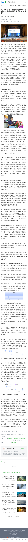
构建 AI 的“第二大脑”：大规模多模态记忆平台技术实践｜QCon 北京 (9, 509)
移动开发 (24, 5)
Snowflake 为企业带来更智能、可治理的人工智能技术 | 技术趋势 (9, 485)
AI (15, 5)
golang (19, 5)
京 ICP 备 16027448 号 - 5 (14, 533)
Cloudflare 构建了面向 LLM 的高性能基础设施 (8, 501)
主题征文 (12, 5)
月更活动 (7, 5)
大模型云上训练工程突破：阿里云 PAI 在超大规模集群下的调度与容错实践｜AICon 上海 (9, 493)
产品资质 (14, 534)
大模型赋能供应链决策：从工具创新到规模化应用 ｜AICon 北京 (9, 477)
